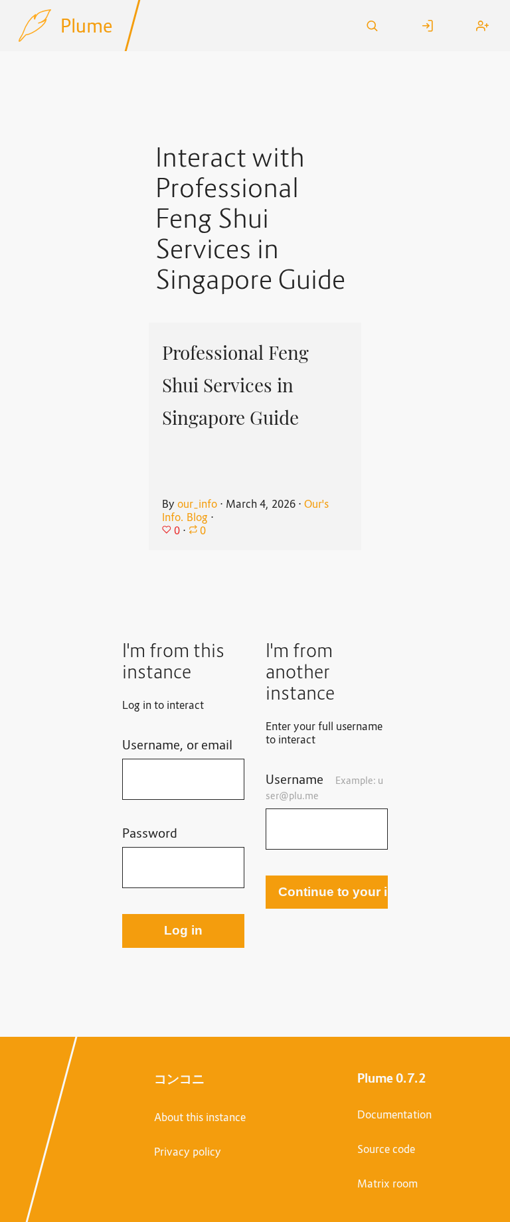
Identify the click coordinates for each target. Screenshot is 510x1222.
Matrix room (387, 1183)
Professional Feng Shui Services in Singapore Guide (235, 384)
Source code (386, 1149)
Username (324, 786)
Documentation (394, 1114)
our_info (197, 503)
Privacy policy (187, 1151)
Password (149, 832)
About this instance (200, 1117)
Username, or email (177, 744)
